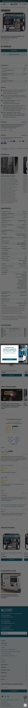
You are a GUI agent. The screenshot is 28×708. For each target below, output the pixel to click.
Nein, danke (9, 361)
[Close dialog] (26, 346)
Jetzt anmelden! (9, 359)
